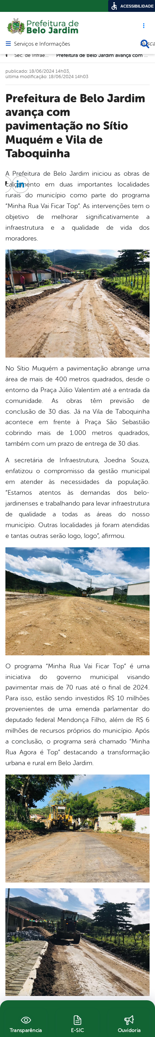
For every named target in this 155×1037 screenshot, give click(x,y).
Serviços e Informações (42, 44)
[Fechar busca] (145, 44)
